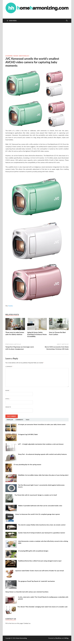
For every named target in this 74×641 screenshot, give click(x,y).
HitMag (66, 638)
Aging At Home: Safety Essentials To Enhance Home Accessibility (37, 334)
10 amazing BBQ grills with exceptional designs (33, 551)
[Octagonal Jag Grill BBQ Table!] (11, 434)
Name (7, 390)
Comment (9, 366)
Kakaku (10, 306)
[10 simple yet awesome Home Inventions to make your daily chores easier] (11, 424)
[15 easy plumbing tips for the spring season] (8, 464)
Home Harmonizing (21, 638)
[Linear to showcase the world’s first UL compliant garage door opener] (9, 514)
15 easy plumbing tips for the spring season (27, 464)
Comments (19, 419)
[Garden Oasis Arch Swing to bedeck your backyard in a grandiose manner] (11, 533)
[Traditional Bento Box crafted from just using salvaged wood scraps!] (11, 561)
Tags (27, 419)
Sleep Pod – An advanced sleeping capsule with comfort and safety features (42, 454)
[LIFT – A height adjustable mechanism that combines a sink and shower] (11, 444)
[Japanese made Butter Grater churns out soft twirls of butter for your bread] (9, 571)
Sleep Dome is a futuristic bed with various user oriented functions (26, 592)
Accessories (9, 55)
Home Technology (24, 55)
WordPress (58, 638)
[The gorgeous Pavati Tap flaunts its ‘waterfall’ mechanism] (11, 581)
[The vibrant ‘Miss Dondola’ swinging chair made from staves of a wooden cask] (10, 607)
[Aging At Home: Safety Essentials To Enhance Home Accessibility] (37, 324)
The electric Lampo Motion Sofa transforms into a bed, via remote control (41, 525)
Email (7, 398)
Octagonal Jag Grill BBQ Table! (28, 434)
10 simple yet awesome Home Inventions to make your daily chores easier (42, 424)
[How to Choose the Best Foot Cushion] (59, 324)
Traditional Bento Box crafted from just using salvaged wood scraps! (40, 561)
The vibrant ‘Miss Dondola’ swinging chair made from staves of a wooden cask (42, 607)
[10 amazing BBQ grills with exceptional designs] (11, 551)
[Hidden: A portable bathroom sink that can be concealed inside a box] (11, 506)
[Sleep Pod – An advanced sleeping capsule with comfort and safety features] (11, 454)
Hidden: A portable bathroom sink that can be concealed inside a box (40, 505)
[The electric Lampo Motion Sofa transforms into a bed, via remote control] (11, 525)
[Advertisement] (37, 39)
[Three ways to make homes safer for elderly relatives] (15, 324)
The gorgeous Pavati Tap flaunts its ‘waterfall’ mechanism (36, 581)
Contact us (26, 623)
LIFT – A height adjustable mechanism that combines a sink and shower (41, 444)
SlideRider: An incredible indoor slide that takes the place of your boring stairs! (43, 475)
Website (8, 407)
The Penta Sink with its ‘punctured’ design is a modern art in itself (36, 495)
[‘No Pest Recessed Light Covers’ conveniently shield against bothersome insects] (11, 485)
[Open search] (66, 21)
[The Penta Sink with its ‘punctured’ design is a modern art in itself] (9, 495)
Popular (10, 419)
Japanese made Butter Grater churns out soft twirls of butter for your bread (39, 570)
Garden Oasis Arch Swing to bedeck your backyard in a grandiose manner (41, 533)
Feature (15, 55)
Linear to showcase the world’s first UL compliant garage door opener (37, 514)
